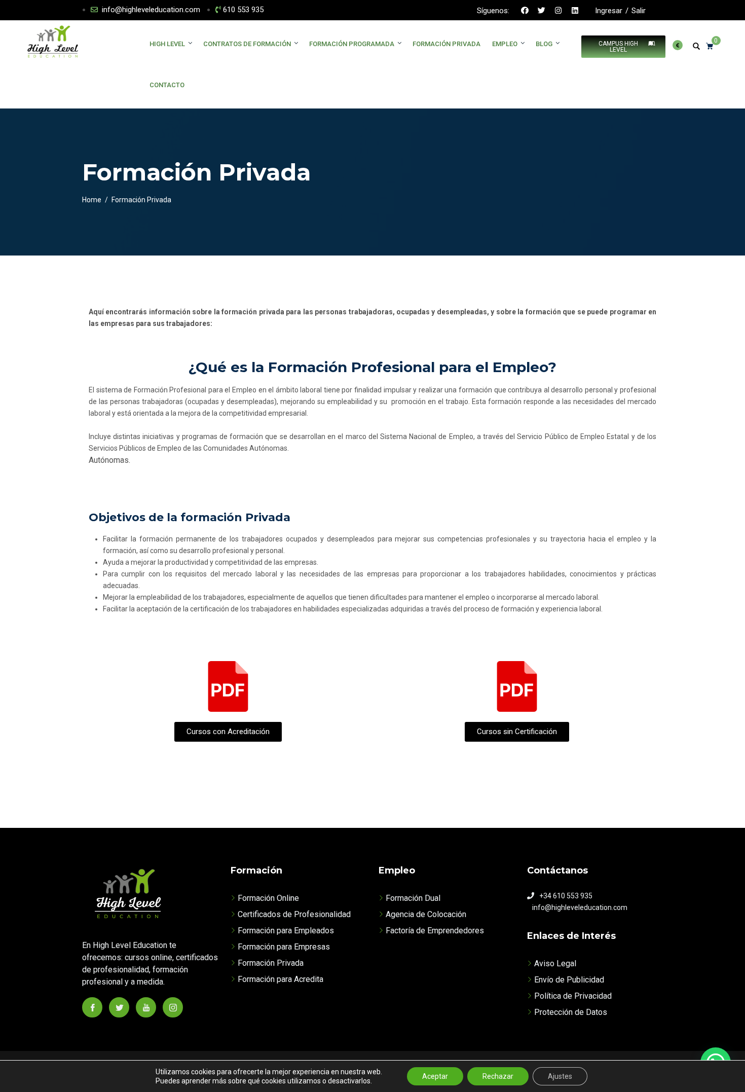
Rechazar (497, 1076)
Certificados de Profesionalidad (294, 914)
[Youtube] (146, 1007)
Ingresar (608, 10)
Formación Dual (413, 898)
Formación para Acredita (280, 979)
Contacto (167, 85)
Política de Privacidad (573, 996)
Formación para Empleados (286, 930)
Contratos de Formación (247, 44)
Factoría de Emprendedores (435, 930)
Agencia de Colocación (426, 914)
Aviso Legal (555, 963)
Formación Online (268, 898)
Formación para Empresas (284, 947)
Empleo (504, 44)
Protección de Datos (570, 1012)
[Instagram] (558, 10)
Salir (638, 10)
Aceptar (435, 1076)
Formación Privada (446, 44)
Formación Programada (351, 44)
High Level (167, 44)
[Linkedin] (575, 10)
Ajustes (560, 1076)
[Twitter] (541, 10)
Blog (544, 44)
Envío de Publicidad (569, 980)
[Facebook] (525, 10)
